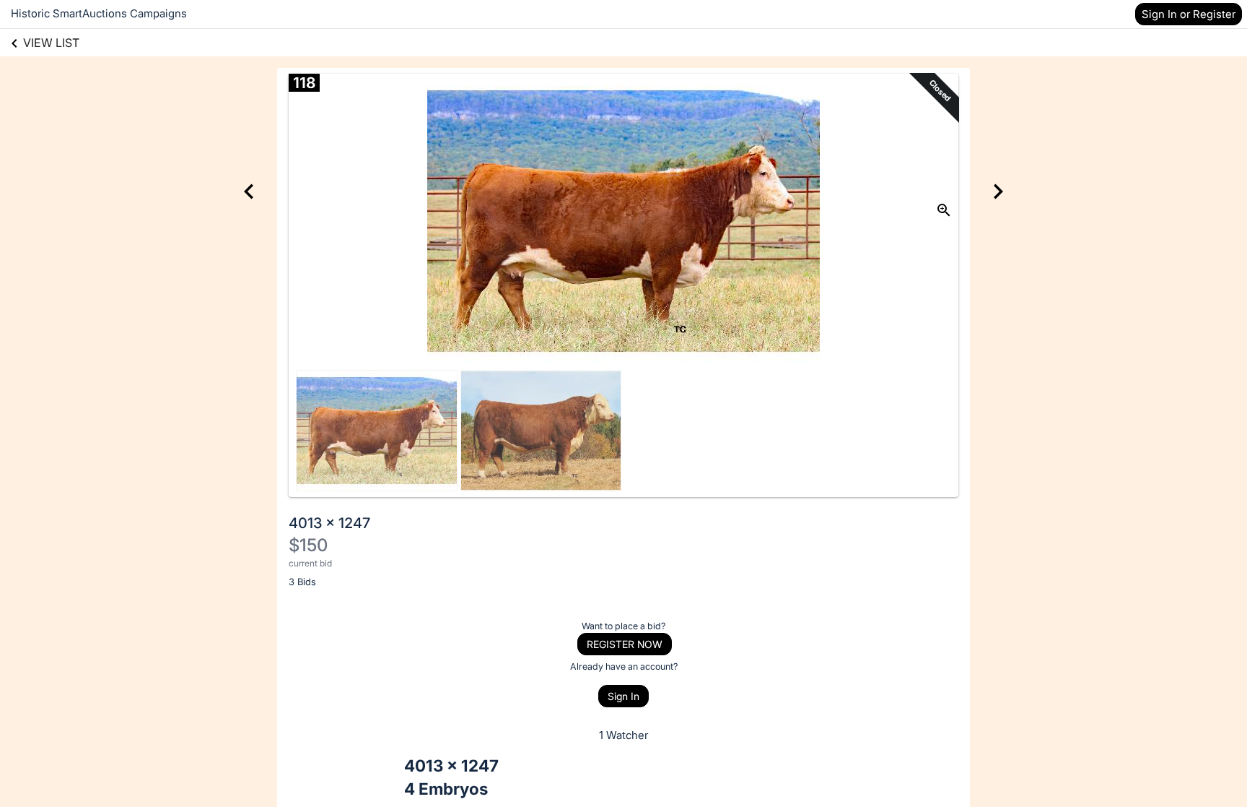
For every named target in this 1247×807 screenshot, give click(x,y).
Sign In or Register (1188, 14)
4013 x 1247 (329, 523)
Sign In (623, 696)
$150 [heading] (308, 545)
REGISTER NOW (624, 644)
